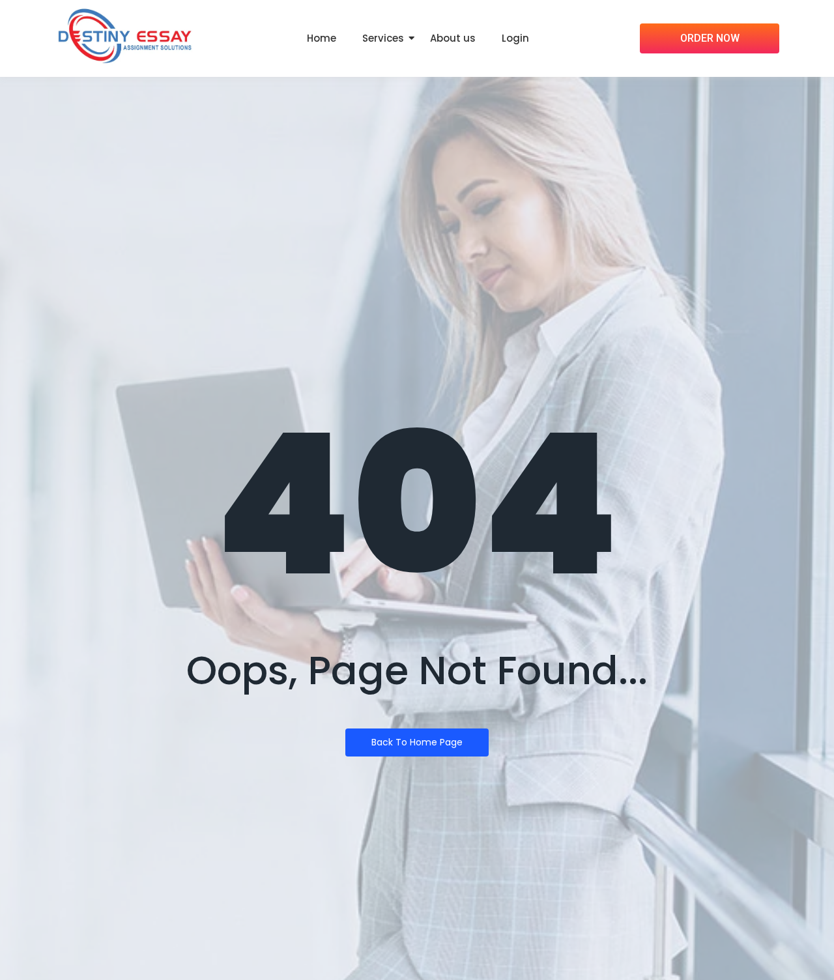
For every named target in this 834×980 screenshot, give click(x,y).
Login (515, 38)
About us (453, 38)
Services (383, 38)
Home (321, 38)
